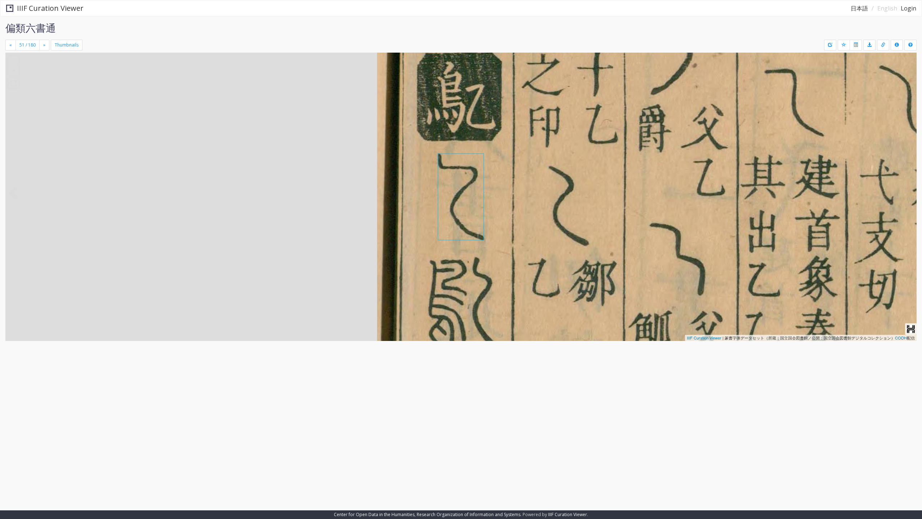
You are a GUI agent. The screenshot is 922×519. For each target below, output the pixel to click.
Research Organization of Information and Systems (468, 514)
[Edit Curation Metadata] (830, 45)
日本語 (859, 8)
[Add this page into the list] (844, 45)
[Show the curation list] (856, 45)
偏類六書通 (30, 28)
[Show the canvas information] (883, 45)
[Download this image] (869, 45)
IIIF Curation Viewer (50, 8)
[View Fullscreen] (13, 83)
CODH (901, 338)
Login (908, 8)
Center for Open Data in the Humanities (374, 514)
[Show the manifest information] (897, 45)
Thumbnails (67, 45)
